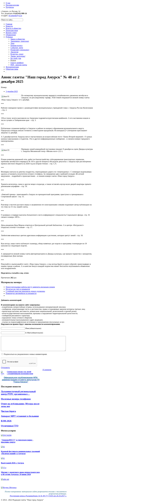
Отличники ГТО (9, 425)
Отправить (5, 368)
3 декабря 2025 (12, 91)
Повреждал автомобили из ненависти (21, 293)
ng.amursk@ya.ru (15, 16)
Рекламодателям (12, 5)
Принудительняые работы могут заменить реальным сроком (30, 287)
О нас (8, 3)
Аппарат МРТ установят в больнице (20, 416)
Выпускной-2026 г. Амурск (12, 463)
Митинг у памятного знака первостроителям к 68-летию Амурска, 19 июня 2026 (20, 473)
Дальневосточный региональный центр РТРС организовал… (18, 392)
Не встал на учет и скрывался (18, 289)
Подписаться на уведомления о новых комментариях (25, 354)
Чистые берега (8, 411)
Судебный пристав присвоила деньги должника (25, 291)
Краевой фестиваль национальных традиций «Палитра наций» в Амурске (20, 452)
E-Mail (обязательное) (34, 333)
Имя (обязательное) (33, 328)
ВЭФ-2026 (6, 421)
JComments (46, 370)
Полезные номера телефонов (16, 399)
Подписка (10, 7)
